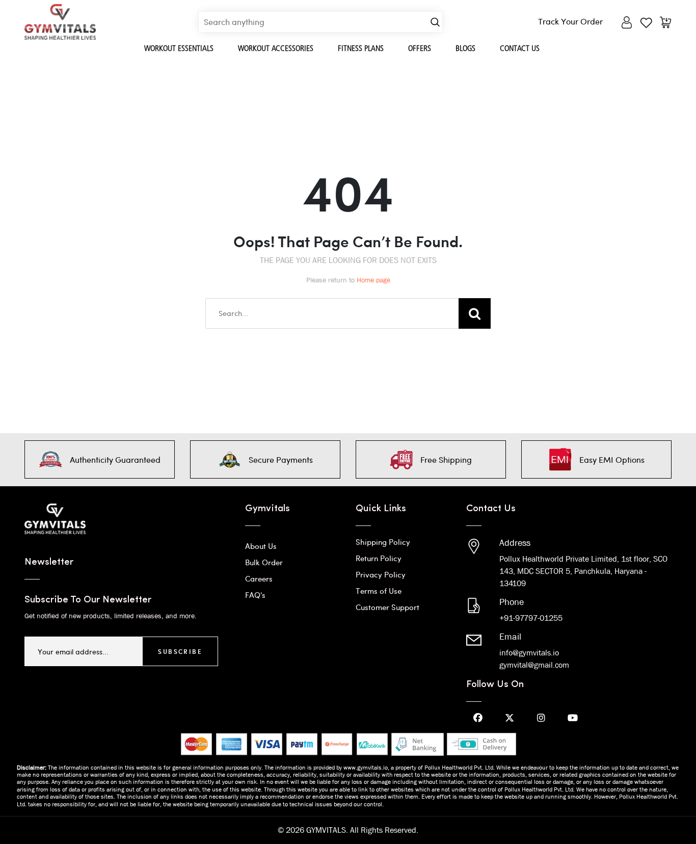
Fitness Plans (361, 48)
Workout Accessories (275, 48)
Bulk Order (264, 562)
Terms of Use (378, 591)
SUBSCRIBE (180, 651)
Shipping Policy (383, 542)
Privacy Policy (381, 574)
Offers (419, 48)
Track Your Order (570, 21)
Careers (259, 578)
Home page (373, 279)
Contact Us (520, 48)
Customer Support (387, 607)
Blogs (465, 48)
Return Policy (378, 558)
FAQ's (255, 595)
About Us (261, 546)
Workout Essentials (178, 48)
